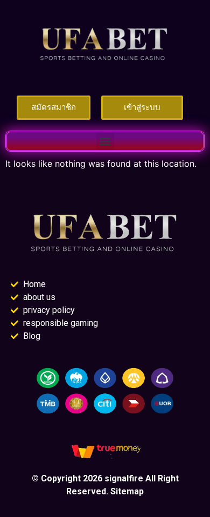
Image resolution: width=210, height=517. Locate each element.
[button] (105, 141)
